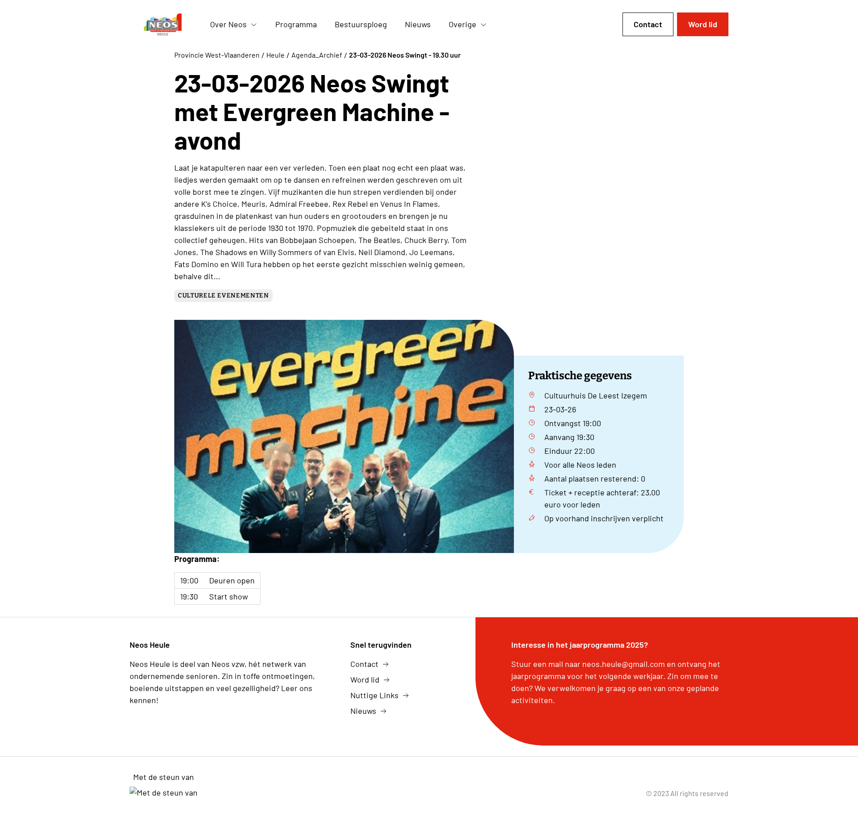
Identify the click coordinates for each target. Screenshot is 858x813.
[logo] (163, 24)
